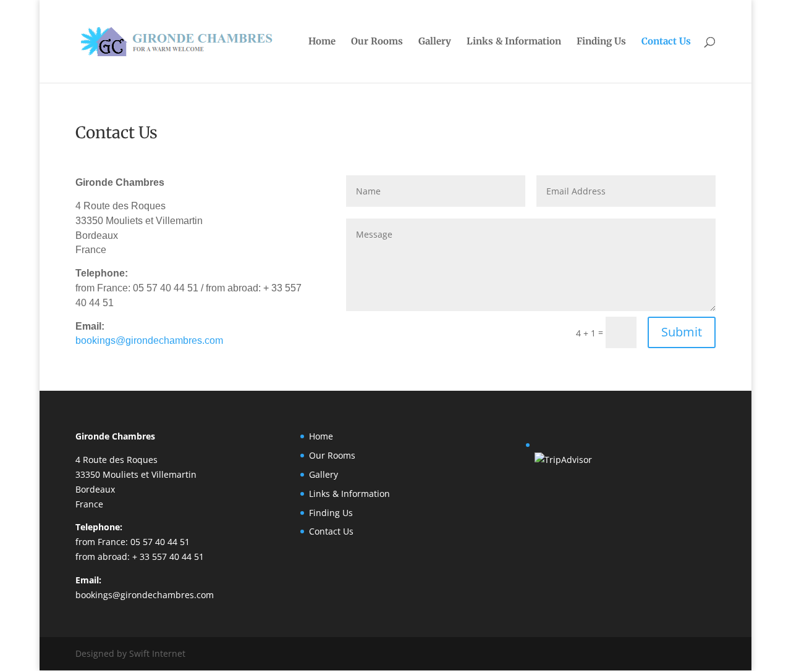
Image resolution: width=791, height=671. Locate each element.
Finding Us (601, 42)
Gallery (434, 42)
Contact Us (666, 42)
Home (322, 42)
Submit (681, 331)
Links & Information (514, 42)
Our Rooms (377, 42)
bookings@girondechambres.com (149, 340)
